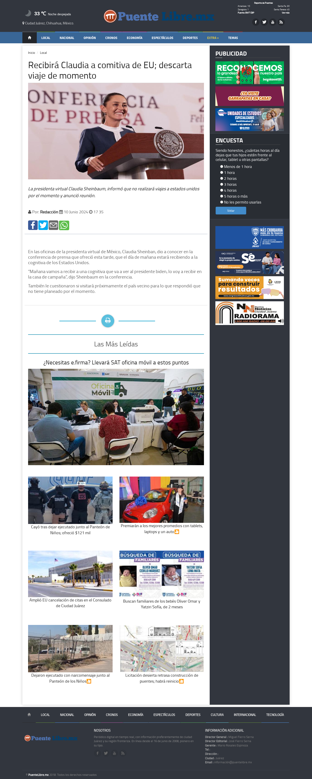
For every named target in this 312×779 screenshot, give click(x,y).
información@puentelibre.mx (228, 762)
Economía (134, 37)
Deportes (190, 37)
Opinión (90, 37)
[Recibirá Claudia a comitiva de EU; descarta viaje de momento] (33, 225)
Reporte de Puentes (263, 2)
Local (45, 37)
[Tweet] (43, 225)
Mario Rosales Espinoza (226, 745)
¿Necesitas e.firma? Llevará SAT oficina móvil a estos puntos (116, 362)
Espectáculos (162, 37)
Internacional (245, 714)
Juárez (214, 758)
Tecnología (275, 714)
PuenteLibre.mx (38, 775)
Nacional (67, 37)
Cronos (111, 37)
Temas (233, 37)
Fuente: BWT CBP (246, 12)
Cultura (217, 714)
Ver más (286, 12)
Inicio (31, 52)
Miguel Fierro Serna (229, 737)
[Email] (53, 225)
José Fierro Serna (228, 741)
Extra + (213, 37)
